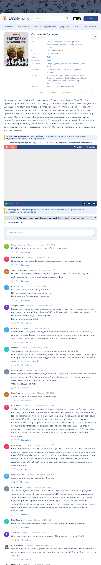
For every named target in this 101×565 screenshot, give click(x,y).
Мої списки (90, 26)
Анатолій (15, 533)
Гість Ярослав (17, 545)
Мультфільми (50, 26)
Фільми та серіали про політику (61, 86)
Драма (57, 54)
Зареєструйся (13, 209)
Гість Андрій (16, 487)
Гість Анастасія (18, 393)
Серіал (50, 54)
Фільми (37, 26)
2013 (48, 50)
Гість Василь (16, 370)
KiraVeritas (15, 348)
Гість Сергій (16, 520)
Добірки (76, 26)
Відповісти (25, 252)
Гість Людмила (17, 475)
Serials (19, 18)
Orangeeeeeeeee (17, 306)
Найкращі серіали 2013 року (59, 42)
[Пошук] (67, 18)
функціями (11, 138)
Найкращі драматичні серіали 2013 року (65, 44)
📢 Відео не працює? (84, 147)
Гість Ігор (15, 328)
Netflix (49, 60)
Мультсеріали (23, 26)
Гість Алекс (16, 406)
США (49, 57)
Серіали (9, 26)
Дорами (64, 26)
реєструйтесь (19, 136)
